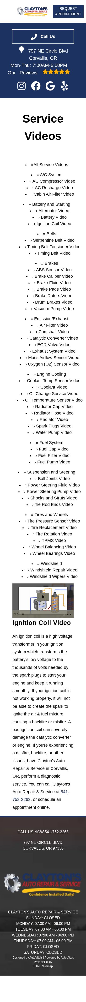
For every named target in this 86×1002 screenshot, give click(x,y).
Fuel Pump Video (53, 462)
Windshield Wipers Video (54, 576)
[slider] (42, 614)
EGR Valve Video (53, 344)
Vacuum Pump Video (54, 308)
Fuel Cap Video (54, 449)
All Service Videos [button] (50, 164)
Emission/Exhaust (51, 318)
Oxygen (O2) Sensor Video (54, 364)
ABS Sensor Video (54, 269)
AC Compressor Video (53, 181)
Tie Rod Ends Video (54, 504)
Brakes (51, 263)
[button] (21, 86)
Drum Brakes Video (53, 302)
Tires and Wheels (51, 514)
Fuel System (51, 442)
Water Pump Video (54, 432)
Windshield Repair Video (53, 570)
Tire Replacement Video (54, 527)
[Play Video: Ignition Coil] (43, 597)
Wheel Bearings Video (53, 553)
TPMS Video (54, 540)
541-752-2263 (57, 832)
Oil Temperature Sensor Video (54, 400)
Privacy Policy (43, 962)
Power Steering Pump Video (54, 491)
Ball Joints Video (54, 478)
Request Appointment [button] (68, 11)
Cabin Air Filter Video (54, 194)
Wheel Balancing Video (54, 547)
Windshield (51, 563)
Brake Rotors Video (53, 295)
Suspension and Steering (51, 472)
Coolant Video (53, 387)
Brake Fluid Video (54, 282)
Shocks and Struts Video (53, 498)
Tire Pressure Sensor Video (53, 521)
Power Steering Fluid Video (54, 485)
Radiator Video (54, 419)
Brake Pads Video (54, 289)
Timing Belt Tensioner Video (54, 246)
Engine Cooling (51, 374)
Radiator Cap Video (54, 406)
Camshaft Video (53, 331)
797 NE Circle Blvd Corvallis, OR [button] (48, 54)
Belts (51, 233)
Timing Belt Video (53, 253)
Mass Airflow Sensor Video (53, 357)
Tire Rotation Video (54, 534)
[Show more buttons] (69, 614)
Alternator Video (53, 210)
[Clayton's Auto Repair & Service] (32, 11)
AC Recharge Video (54, 187)
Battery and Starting (51, 204)
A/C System (51, 174)
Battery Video (54, 217)
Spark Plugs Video (53, 426)
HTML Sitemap (43, 966)
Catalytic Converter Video (53, 338)
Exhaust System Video (53, 351)
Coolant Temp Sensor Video (54, 380)
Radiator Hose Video (54, 413)
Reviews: (24, 72)
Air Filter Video (54, 325)
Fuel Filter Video (54, 455)
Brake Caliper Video (54, 276)
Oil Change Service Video (53, 393)
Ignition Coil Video (54, 223)
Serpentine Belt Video (54, 240)
